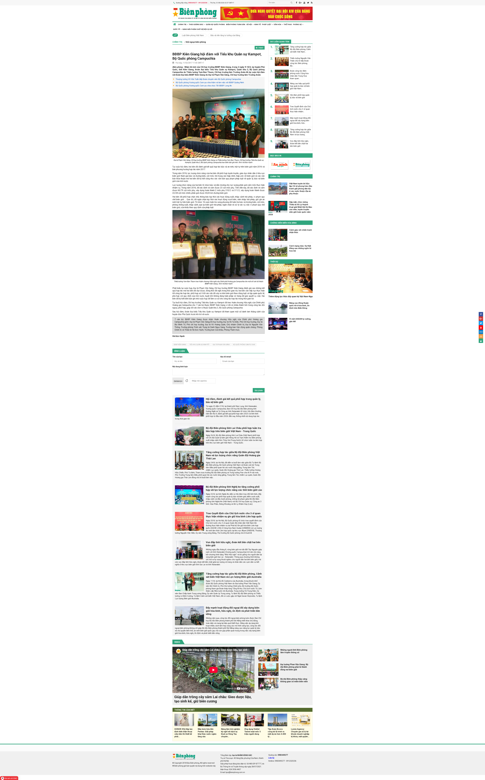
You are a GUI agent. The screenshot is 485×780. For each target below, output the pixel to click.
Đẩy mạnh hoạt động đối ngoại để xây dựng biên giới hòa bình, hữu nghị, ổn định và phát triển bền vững (233, 610)
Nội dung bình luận (180, 367)
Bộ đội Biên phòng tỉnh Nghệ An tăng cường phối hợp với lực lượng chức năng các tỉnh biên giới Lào (234, 488)
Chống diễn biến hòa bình (283, 223)
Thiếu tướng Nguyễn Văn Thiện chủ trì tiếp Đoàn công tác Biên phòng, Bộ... (300, 62)
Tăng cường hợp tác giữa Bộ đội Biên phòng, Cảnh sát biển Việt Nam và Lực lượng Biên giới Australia (234, 575)
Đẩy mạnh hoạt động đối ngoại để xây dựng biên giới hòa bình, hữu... (300, 120)
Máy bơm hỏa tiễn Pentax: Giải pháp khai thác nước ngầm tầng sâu (207, 733)
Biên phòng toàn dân (235, 24)
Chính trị (275, 176)
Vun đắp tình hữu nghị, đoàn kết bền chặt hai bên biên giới (299, 143)
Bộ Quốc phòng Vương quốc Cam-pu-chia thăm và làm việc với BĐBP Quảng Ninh (210, 82)
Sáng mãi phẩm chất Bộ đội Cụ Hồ (197, 29)
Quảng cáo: (278, 755)
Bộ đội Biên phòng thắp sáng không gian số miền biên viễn (294, 680)
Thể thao (288, 24)
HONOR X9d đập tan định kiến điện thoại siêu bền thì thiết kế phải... (183, 733)
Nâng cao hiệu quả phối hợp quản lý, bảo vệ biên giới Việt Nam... (300, 86)
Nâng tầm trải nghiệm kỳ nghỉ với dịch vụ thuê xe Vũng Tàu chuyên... (230, 733)
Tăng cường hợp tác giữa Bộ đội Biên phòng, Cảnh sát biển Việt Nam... (300, 49)
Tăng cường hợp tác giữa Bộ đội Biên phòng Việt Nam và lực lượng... (300, 132)
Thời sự (274, 262)
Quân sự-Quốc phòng (215, 24)
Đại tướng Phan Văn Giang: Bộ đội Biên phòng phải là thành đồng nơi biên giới (294, 667)
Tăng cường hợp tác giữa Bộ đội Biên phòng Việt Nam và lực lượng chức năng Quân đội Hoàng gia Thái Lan (233, 455)
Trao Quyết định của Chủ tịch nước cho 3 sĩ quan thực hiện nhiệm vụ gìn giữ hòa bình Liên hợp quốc (234, 515)
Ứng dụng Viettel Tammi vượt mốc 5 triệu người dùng (252, 731)
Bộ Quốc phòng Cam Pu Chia (244, 344)
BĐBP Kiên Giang (180, 344)
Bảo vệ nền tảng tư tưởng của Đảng (225, 35)
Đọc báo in (275, 156)
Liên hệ (271, 758)
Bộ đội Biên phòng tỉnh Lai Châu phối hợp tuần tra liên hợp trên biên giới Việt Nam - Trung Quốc (233, 430)
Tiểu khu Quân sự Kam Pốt (199, 344)
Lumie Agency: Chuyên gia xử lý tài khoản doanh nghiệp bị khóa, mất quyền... (300, 733)
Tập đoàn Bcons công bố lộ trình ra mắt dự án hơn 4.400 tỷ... (277, 733)
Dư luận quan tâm (279, 42)
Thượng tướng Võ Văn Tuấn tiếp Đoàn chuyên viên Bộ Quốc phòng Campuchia (208, 79)
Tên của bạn (177, 357)
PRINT (260, 48)
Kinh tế (257, 24)
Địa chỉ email (225, 357)
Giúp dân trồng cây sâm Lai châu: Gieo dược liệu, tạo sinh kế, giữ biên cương (213, 699)
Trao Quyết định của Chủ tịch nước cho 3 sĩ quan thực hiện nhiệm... (300, 109)
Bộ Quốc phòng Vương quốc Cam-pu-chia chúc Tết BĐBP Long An (204, 86)
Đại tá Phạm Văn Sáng (221, 344)
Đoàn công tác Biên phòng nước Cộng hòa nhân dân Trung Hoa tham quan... (299, 74)
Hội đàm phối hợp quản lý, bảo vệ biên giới (299, 96)
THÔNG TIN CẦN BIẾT (184, 710)
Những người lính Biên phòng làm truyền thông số (293, 651)
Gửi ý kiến (259, 390)
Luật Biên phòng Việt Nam (193, 35)
